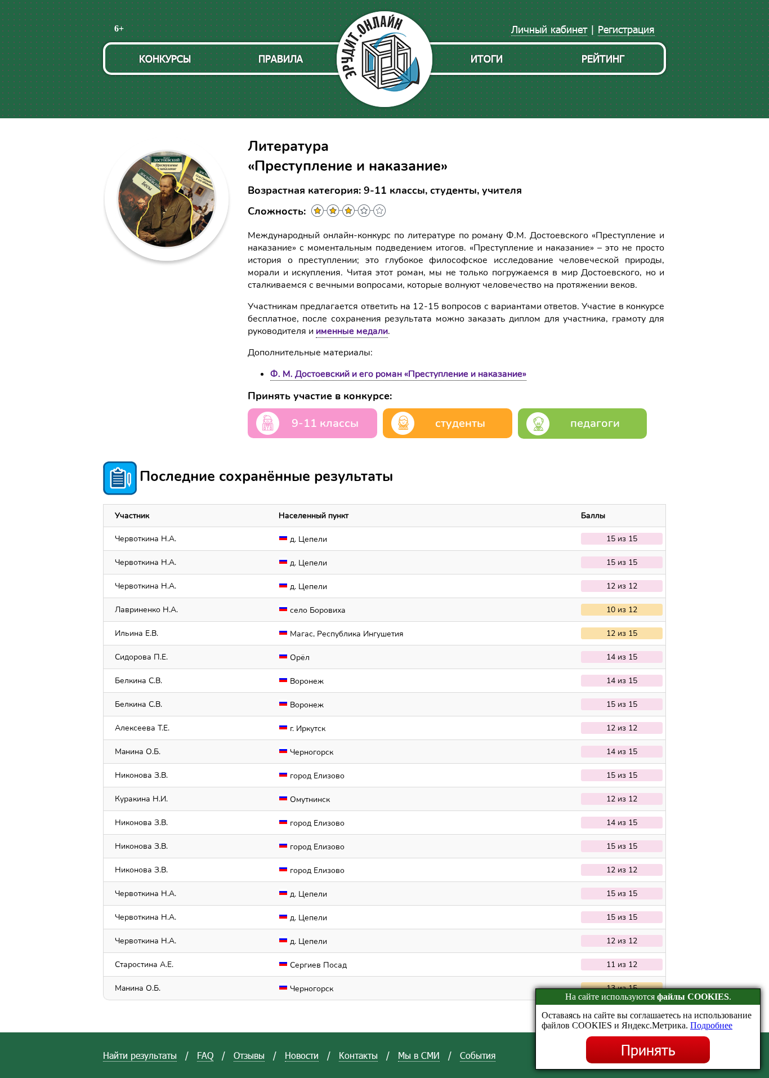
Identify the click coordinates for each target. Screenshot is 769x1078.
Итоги (487, 58)
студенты (460, 423)
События (477, 1055)
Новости (302, 1055)
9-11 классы (325, 423)
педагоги (595, 423)
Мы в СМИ (419, 1055)
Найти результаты (140, 1055)
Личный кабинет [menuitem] (549, 29)
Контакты (358, 1055)
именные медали (352, 331)
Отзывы (249, 1055)
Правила (280, 58)
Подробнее (711, 1025)
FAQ (205, 1055)
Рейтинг (603, 58)
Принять (648, 1050)
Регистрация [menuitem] (626, 29)
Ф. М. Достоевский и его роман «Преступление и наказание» (398, 374)
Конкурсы (165, 58)
